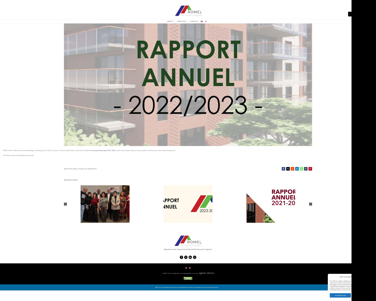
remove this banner (213, 287)
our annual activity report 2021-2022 (102, 150)
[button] (206, 21)
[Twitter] (186, 257)
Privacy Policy (187, 273)
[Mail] (194, 257)
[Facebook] (181, 257)
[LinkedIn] (190, 257)
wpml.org (173, 287)
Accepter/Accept (340, 295)
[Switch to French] (202, 21)
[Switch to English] (190, 268)
